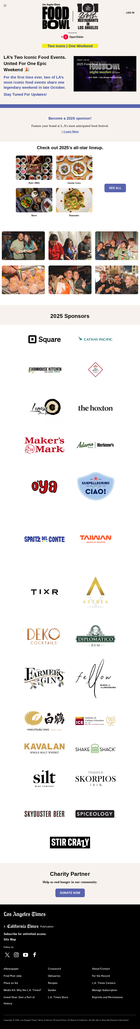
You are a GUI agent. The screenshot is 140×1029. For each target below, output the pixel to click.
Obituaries (54, 976)
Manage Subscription (104, 990)
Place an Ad (11, 983)
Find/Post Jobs (13, 976)
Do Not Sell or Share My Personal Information (109, 1020)
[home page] (25, 914)
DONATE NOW (70, 892)
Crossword (54, 969)
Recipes (52, 983)
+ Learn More (70, 131)
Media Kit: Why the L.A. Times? (22, 990)
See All (115, 188)
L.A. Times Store (58, 997)
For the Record (101, 976)
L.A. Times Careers (103, 983)
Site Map (10, 939)
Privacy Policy (60, 1020)
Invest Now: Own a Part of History (19, 1000)
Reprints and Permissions (107, 997)
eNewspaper (11, 969)
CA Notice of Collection (77, 1020)
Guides (52, 990)
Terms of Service (45, 1020)
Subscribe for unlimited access (25, 934)
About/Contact (101, 969)
